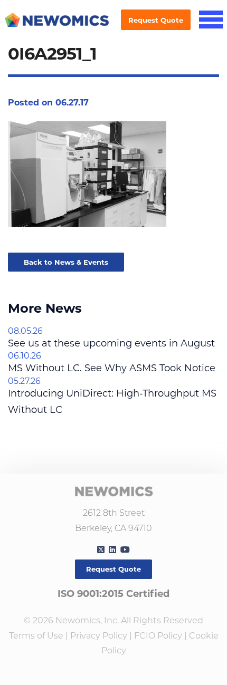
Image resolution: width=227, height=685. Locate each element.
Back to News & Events (66, 262)
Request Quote (155, 20)
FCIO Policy (158, 636)
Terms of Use (36, 636)
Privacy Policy (98, 636)
